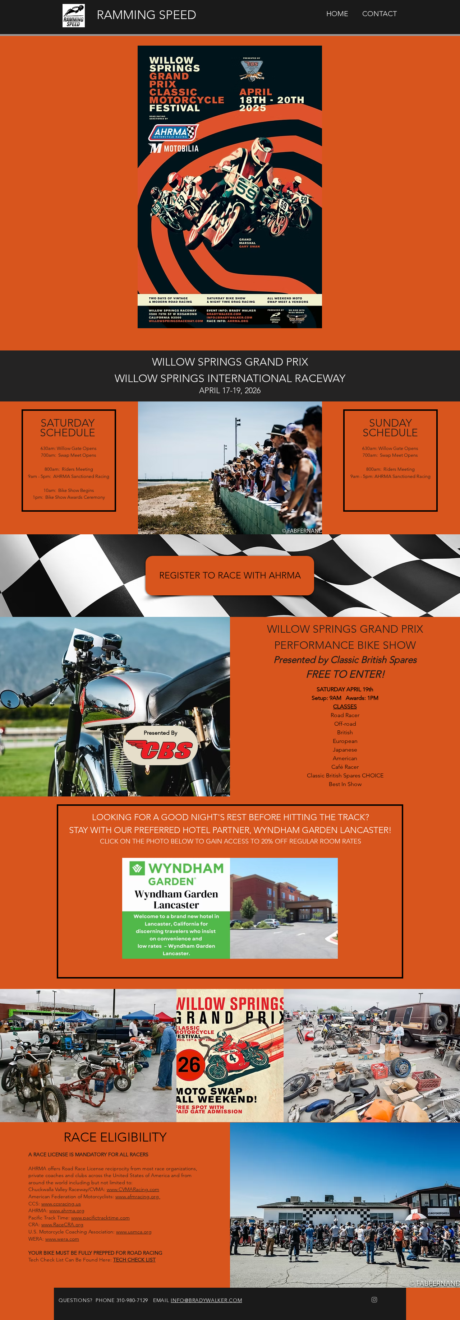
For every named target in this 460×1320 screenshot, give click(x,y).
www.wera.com (62, 1239)
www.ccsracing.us (61, 1203)
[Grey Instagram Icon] (374, 1299)
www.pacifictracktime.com (100, 1217)
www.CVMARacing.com (133, 1189)
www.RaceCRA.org (62, 1224)
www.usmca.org (134, 1231)
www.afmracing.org (137, 1196)
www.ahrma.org (66, 1210)
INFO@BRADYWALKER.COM (206, 1300)
